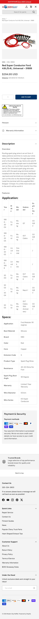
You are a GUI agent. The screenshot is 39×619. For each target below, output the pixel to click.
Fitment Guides (8, 521)
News (4, 525)
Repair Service (7, 512)
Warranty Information (10, 563)
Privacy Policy (7, 554)
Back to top (19, 473)
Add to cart (26, 97)
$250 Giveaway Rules (10, 567)
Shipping (5, 78)
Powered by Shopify (25, 614)
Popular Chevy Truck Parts (12, 529)
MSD (3, 62)
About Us (5, 546)
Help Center (9, 45)
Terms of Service (8, 558)
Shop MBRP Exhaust (24, 2)
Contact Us (6, 517)
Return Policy (7, 550)
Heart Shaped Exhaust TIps (12, 534)
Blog (5, 37)
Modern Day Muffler (13, 614)
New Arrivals (9, 30)
